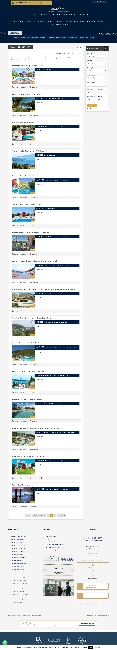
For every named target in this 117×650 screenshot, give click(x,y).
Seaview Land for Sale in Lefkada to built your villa (29, 151)
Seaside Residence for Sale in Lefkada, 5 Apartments (30, 233)
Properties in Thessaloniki (18, 572)
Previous (36, 515)
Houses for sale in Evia (18, 602)
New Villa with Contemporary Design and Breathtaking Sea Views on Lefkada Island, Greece (43, 289)
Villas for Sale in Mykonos (18, 551)
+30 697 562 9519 (92, 567)
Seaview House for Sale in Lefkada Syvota (26, 94)
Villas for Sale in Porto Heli (18, 548)
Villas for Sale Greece (51, 536)
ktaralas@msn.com (92, 578)
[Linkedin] (103, 2)
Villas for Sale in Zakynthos (18, 563)
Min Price (89, 89)
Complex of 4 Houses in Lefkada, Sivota (26, 343)
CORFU (54, 21)
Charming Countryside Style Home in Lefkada (27, 66)
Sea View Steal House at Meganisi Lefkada (27, 400)
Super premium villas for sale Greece (55, 544)
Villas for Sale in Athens (17, 539)
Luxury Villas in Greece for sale (53, 539)
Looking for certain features (95, 109)
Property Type (68, 14)
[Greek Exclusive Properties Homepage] (58, 8)
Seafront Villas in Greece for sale (54, 541)
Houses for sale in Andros (19, 597)
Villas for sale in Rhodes (17, 569)
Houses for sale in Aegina (19, 599)
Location (89, 60)
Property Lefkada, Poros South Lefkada (25, 176)
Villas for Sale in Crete (17, 560)
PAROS (78, 21)
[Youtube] (98, 2)
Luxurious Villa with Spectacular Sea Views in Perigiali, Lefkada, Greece (36, 428)
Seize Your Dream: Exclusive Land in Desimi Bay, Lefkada (31, 318)
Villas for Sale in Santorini (18, 557)
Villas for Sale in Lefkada (18, 545)
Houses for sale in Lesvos (19, 580)
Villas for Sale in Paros (17, 542)
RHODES (91, 21)
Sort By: (58, 53)
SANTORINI (16, 21)
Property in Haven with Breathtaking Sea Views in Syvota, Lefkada (34, 261)
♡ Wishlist (82, 14)
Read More (97, 647)
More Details (40, 74)
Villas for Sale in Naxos (17, 566)
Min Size (91, 96)
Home (31, 14)
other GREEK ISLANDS (55, 24)
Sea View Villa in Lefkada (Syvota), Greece (26, 204)
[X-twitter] (95, 2)
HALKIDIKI (46, 21)
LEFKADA (61, 21)
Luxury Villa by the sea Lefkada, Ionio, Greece (28, 456)
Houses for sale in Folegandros (20, 594)
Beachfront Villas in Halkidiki (18, 536)
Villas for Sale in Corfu (17, 554)
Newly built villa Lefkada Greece (23, 122)
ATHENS (32, 21)
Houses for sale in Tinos (19, 591)
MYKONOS (25, 21)
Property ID (90, 53)
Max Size (101, 96)
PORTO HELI (99, 21)
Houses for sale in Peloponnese (20, 583)
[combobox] (71, 53)
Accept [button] (90, 647)
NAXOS (84, 21)
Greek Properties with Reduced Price (54, 547)
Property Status (91, 68)
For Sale (55, 14)
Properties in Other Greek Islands (20, 575)
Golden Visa (42, 14)
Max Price (100, 89)
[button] (5, 642)
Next (62, 515)
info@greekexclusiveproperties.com (92, 573)
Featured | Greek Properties (52, 550)
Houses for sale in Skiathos (19, 586)
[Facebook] (93, 2)
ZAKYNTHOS (69, 21)
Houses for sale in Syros (19, 588)
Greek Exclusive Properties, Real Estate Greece (58, 11)
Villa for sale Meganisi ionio (21, 485)
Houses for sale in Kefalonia (20, 577)
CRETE (39, 21)
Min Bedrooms (91, 82)
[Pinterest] (100, 2)
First (29, 515)
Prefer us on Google (87, 623)
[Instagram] (105, 2)
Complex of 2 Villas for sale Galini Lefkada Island (29, 371)
